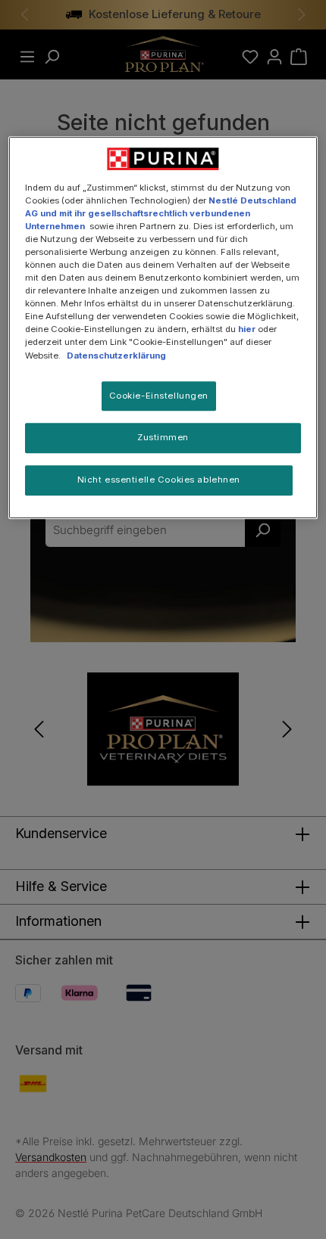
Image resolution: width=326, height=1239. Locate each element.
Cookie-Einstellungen (158, 395)
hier (246, 329)
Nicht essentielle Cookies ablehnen (158, 480)
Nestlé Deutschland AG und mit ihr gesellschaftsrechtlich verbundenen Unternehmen (160, 213)
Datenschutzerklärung (116, 355)
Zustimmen (163, 438)
